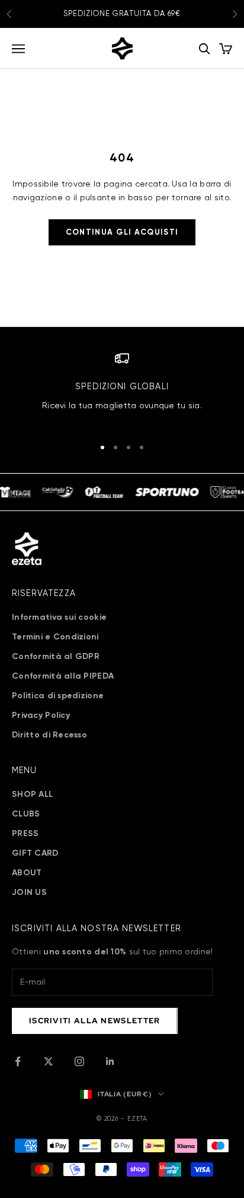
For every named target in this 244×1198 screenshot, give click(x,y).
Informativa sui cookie (59, 617)
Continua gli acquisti (122, 233)
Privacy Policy (41, 715)
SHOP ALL (32, 794)
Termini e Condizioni (55, 637)
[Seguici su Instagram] (79, 1061)
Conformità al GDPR (55, 656)
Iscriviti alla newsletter (94, 1021)
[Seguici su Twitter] (48, 1061)
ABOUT (26, 873)
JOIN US (29, 892)
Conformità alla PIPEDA (63, 676)
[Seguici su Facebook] (18, 1061)
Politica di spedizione (58, 696)
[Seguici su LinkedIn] (110, 1061)
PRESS (25, 834)
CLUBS (26, 814)
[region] (122, 389)
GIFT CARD (35, 853)
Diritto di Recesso (49, 735)
